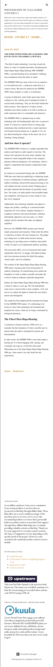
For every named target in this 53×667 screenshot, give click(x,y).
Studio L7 (22, 37)
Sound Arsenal (16, 556)
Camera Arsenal (17, 567)
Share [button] (7, 371)
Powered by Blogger (29, 654)
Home (8, 37)
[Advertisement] (26, 406)
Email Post (18, 371)
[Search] (47, 4)
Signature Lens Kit (18, 564)
